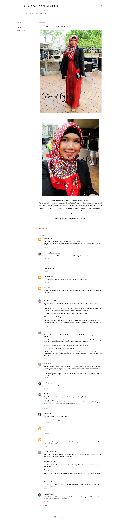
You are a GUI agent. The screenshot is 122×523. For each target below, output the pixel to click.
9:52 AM (46, 271)
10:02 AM (46, 282)
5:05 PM (46, 358)
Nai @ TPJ (47, 494)
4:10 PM (46, 446)
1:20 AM (46, 488)
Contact (43, 13)
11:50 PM (46, 476)
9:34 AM (46, 408)
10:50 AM (46, 433)
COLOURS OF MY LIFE (41, 5)
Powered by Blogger (62, 517)
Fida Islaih (47, 277)
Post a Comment (43, 505)
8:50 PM (46, 377)
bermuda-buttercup (50, 253)
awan (45, 428)
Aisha (46, 287)
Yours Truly (34, 13)
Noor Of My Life (49, 363)
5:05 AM (46, 247)
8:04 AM (46, 258)
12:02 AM (46, 501)
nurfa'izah (47, 481)
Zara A (46, 394)
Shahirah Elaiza (49, 300)
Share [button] (19, 23)
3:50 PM (46, 295)
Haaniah (46, 238)
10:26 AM (46, 422)
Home (26, 13)
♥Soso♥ (46, 413)
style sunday (21, 30)
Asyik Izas (47, 383)
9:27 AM (46, 388)
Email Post (46, 226)
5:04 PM (46, 326)
